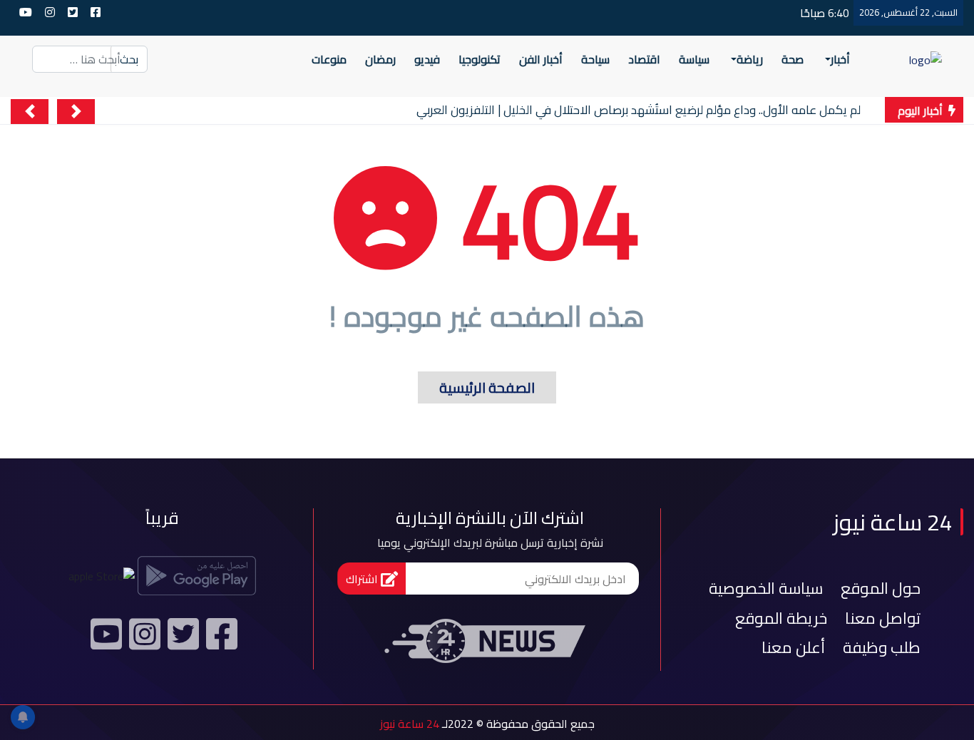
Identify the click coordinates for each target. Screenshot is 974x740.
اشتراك (363, 579)
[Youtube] (104, 639)
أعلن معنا (793, 647)
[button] (76, 111)
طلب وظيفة (882, 647)
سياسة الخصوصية (766, 588)
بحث (129, 59)
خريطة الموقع (781, 618)
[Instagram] (142, 639)
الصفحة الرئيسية (476, 387)
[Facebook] (219, 639)
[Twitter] (181, 639)
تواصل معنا (883, 618)
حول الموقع (881, 588)
